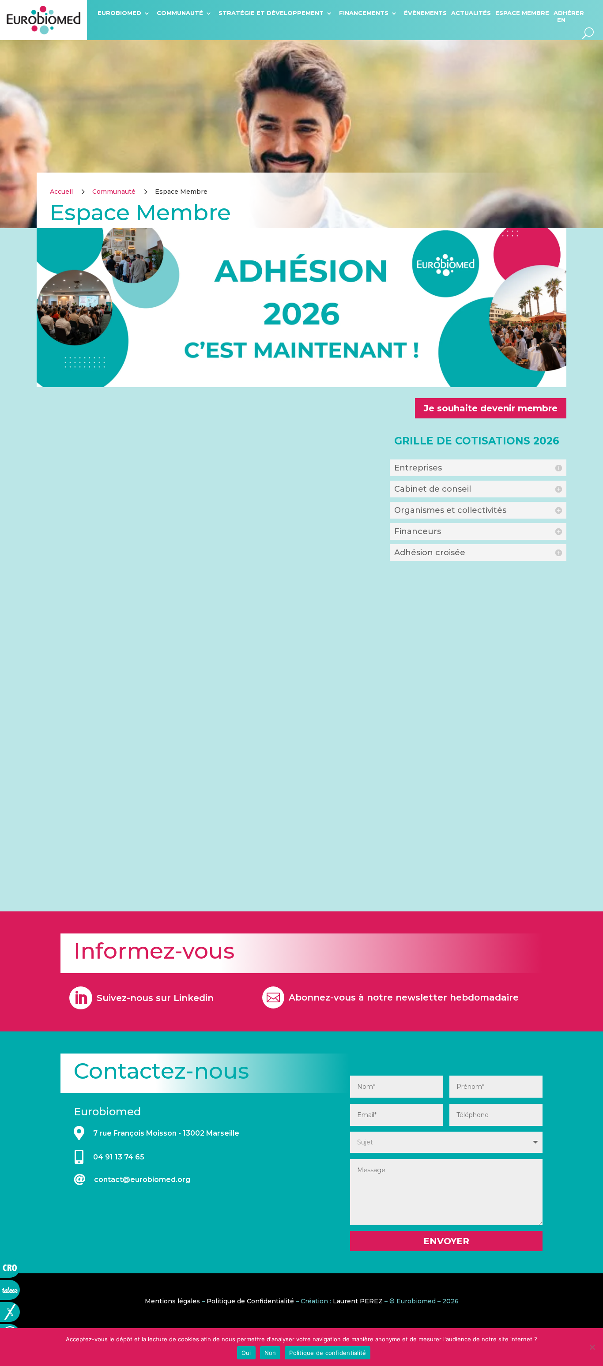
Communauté (180, 12)
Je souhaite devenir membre (491, 408)
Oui (246, 1352)
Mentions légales (172, 1301)
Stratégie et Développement (271, 12)
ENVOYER (446, 1241)
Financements (363, 12)
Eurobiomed (119, 12)
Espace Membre (522, 12)
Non (270, 1352)
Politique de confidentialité (327, 1352)
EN (561, 19)
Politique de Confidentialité (250, 1301)
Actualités (471, 12)
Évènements (425, 12)
